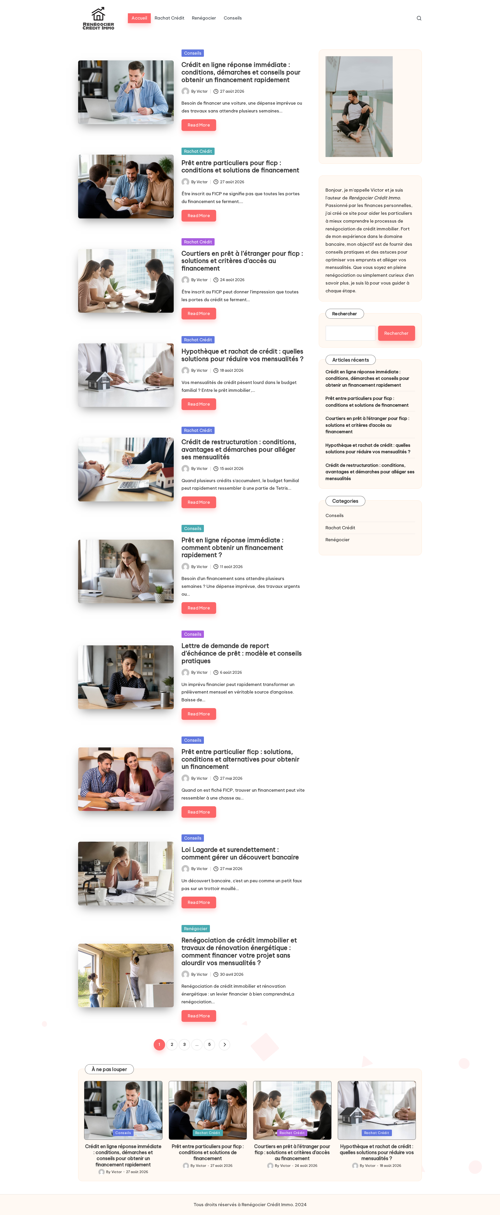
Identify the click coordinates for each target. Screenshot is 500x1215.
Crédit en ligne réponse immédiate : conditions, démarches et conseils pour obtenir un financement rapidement (241, 72)
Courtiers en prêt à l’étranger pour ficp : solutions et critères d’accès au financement (242, 260)
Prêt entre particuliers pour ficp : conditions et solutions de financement (240, 166)
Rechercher (344, 314)
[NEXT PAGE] (224, 1044)
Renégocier (195, 928)
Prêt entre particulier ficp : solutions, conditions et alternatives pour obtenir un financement (240, 759)
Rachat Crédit (198, 151)
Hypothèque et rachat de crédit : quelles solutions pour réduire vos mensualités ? (243, 355)
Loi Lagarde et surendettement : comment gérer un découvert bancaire (240, 853)
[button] (224, 1044)
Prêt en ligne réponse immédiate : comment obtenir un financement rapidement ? (233, 547)
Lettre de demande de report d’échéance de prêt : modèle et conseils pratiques (242, 653)
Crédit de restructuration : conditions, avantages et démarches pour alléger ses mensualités (239, 449)
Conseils (192, 53)
